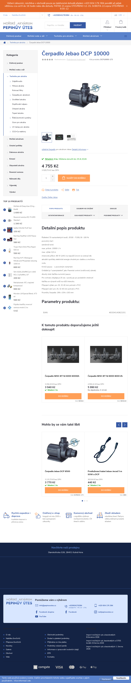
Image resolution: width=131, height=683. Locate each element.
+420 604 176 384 (105, 605)
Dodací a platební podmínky (58, 638)
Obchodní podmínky (55, 635)
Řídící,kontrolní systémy (21, 118)
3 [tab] (87, 500)
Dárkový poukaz (16, 63)
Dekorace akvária (16, 152)
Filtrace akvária (18, 86)
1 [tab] (82, 500)
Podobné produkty (112, 215)
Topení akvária (17, 113)
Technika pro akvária (18, 76)
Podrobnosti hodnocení (76, 60)
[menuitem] (13, 36)
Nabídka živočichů (18, 15)
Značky (20, 192)
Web (8, 657)
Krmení (12, 159)
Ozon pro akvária (19, 122)
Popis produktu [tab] (56, 209)
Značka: (50, 197)
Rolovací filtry (17, 90)
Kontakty (50, 657)
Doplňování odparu (19, 104)
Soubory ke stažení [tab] (85, 209)
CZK (120, 15)
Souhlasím (121, 678)
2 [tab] (84, 500)
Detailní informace (79, 149)
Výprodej (13, 185)
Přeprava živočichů (13, 642)
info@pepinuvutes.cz (47, 605)
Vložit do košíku (76, 178)
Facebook (73, 612)
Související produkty (83, 215)
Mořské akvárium (16, 139)
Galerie (8, 649)
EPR (49, 653)
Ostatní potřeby (15, 145)
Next (124, 424)
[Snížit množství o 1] (53, 180)
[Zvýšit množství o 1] (53, 176)
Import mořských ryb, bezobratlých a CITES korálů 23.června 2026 (103, 641)
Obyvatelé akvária (16, 165)
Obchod (9, 653)
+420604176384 (75, 605)
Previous (118, 424)
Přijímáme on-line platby (57, 642)
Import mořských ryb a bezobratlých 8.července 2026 (100, 636)
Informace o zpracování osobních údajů (63, 650)
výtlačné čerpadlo (49, 149)
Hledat (78, 25)
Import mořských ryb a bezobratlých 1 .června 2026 (104, 647)
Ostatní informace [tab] (56, 215)
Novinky (9, 646)
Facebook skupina (46, 612)
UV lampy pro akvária (20, 127)
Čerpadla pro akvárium (21, 95)
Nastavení (106, 679)
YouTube (42, 616)
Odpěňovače (17, 81)
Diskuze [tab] (113, 209)
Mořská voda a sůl (16, 70)
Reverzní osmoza (16, 172)
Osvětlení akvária (19, 99)
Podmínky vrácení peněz (57, 646)
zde (29, 680)
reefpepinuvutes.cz (105, 612)
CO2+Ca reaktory (19, 131)
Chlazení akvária (18, 109)
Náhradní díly (14, 179)
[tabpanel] (63, 369)
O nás (5, 15)
